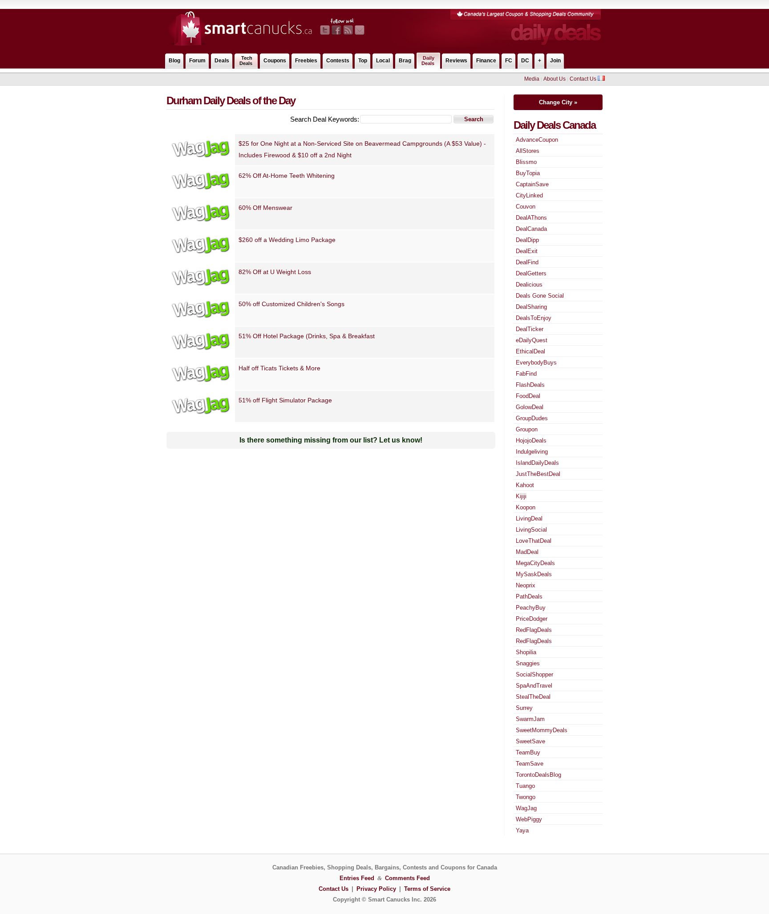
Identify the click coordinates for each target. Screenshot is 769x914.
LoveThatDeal (533, 540)
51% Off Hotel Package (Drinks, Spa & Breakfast (307, 336)
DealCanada (531, 228)
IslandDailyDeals (537, 462)
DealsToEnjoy (533, 318)
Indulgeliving (532, 451)
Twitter (325, 30)
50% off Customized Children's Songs (291, 303)
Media (531, 79)
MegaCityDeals (535, 563)
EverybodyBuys (536, 362)
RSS (348, 30)
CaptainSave (532, 184)
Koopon (525, 507)
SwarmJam (530, 719)
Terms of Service (427, 888)
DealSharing (531, 306)
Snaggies (528, 663)
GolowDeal (529, 407)
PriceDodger (531, 618)
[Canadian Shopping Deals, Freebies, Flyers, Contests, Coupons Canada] (238, 46)
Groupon (527, 429)
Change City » (558, 102)
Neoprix (525, 585)
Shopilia (526, 652)
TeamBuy (528, 752)
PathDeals (529, 596)
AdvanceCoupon (537, 139)
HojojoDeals (531, 440)
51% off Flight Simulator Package (285, 400)
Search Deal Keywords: (324, 119)
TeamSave (529, 763)
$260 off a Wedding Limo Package (287, 239)
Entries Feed (357, 878)
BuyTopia (528, 173)
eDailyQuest (531, 340)
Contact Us (583, 79)
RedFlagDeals (534, 630)
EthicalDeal (530, 351)
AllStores (527, 151)
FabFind (526, 373)
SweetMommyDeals (541, 730)
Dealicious (529, 284)
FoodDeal (528, 396)
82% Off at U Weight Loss (275, 271)
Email (359, 30)
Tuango (525, 786)
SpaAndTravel (534, 685)
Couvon (525, 206)
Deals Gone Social (540, 295)
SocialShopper (534, 674)
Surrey (524, 708)
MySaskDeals (534, 574)
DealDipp (527, 240)
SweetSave (530, 741)
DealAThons (531, 217)
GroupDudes (532, 418)
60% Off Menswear (265, 207)
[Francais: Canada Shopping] (601, 79)
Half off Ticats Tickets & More (279, 368)
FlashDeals (530, 384)
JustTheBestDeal (538, 474)
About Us (554, 79)
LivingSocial (531, 529)
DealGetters (531, 273)
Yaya (522, 830)
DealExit (527, 251)
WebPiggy (529, 819)
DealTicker (529, 329)
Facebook (336, 30)
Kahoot (525, 485)
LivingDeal (529, 518)
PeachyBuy (531, 607)
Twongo (525, 797)
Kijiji (521, 496)
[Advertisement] (326, 79)
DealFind (527, 262)
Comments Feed (407, 878)
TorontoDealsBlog (538, 774)
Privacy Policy (376, 888)
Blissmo (526, 162)
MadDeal (527, 552)
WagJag (526, 808)
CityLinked (529, 195)
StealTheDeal (533, 696)
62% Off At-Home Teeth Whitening (287, 175)
